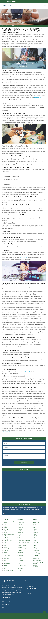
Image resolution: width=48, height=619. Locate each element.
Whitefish (35, 563)
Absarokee (6, 519)
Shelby (34, 544)
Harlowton (20, 532)
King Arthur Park (22, 548)
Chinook (5, 542)
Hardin (7, 25)
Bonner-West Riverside (9, 534)
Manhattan (20, 568)
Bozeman (6, 537)
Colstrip (5, 547)
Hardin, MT (7, 607)
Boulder (5, 535)
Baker (5, 524)
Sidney (34, 545)
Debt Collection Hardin (15, 25)
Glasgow (20, 524)
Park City (35, 529)
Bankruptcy (29, 583)
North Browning (36, 524)
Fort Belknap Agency (8, 570)
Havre (19, 534)
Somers (34, 547)
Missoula (35, 521)
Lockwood (20, 562)
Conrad (5, 552)
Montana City (36, 522)
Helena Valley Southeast (24, 542)
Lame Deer (20, 552)
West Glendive (36, 558)
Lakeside (20, 550)
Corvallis (6, 553)
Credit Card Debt (30, 586)
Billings (5, 532)
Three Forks (35, 555)
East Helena (6, 562)
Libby (19, 557)
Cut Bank (6, 557)
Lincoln (20, 558)
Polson (34, 534)
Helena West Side (22, 545)
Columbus (6, 550)
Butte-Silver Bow (8, 540)
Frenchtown (21, 522)
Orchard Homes (36, 526)
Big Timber (6, 529)
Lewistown (20, 555)
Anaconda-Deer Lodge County (9, 521)
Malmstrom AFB (22, 565)
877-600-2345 (11, 1)
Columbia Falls (7, 548)
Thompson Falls (36, 553)
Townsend (35, 557)
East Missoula (7, 563)
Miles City (35, 519)
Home (3, 25)
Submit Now (24, 462)
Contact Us (28, 593)
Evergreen (6, 567)
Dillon (5, 560)
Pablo (34, 527)
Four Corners (21, 521)
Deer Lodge (6, 558)
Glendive (20, 526)
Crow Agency (7, 555)
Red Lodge (35, 535)
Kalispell (20, 547)
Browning (6, 539)
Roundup (35, 539)
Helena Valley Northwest (24, 540)
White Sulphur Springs (38, 562)
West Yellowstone (37, 560)
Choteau (6, 544)
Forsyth (5, 568)
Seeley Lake (35, 542)
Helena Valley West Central (24, 544)
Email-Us (7, 604)
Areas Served (29, 590)
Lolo (19, 563)
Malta (19, 567)
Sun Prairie (35, 552)
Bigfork (5, 530)
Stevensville (36, 550)
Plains (34, 530)
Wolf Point (35, 567)
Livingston (20, 560)
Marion (19, 570)
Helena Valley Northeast (23, 539)
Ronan (34, 537)
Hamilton (20, 529)
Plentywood (35, 532)
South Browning (37, 548)
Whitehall (35, 565)
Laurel (19, 553)
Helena (19, 535)
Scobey (34, 540)
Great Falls (20, 527)
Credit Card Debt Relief (31, 588)
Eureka (5, 565)
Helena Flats (21, 537)
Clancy (5, 545)
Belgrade (6, 526)
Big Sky (5, 527)
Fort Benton (21, 519)
